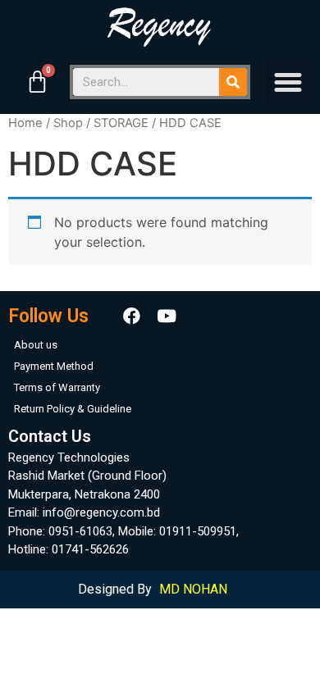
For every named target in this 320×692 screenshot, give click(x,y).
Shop (68, 123)
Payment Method (54, 366)
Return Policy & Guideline (72, 409)
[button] (288, 82)
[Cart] (37, 82)
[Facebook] (132, 316)
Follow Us (48, 316)
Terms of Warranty (57, 387)
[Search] (233, 82)
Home (25, 123)
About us (35, 345)
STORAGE (121, 123)
